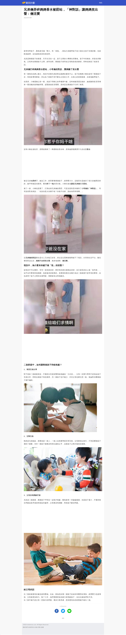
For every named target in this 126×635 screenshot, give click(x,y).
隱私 (39, 627)
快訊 (100, 3)
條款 (36, 627)
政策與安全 (31, 627)
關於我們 (25, 627)
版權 (42, 627)
